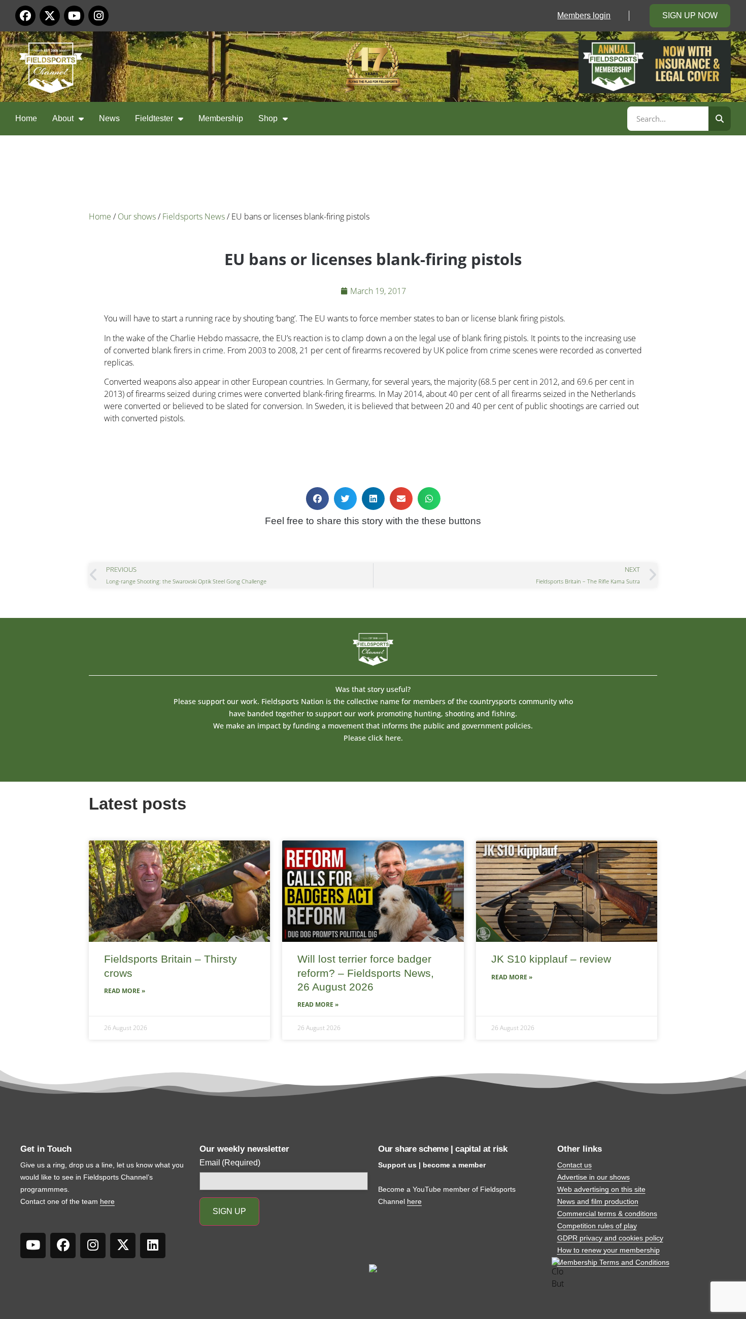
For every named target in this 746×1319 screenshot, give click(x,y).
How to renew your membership (608, 1250)
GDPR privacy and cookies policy (610, 1238)
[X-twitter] (50, 16)
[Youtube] (74, 16)
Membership (220, 118)
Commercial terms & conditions (607, 1214)
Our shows (137, 216)
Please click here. (373, 738)
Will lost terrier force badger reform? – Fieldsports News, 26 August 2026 (365, 973)
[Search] (719, 118)
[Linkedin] (152, 1245)
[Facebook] (25, 16)
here (107, 1201)
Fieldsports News (193, 216)
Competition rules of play (597, 1226)
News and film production (597, 1201)
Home (26, 118)
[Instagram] (98, 16)
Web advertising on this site (601, 1189)
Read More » (124, 990)
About (63, 118)
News (109, 118)
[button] (317, 498)
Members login (584, 15)
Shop (268, 118)
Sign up (229, 1211)
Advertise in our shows (593, 1177)
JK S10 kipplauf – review (551, 959)
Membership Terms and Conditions (613, 1262)
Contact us (574, 1165)
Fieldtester (154, 118)
